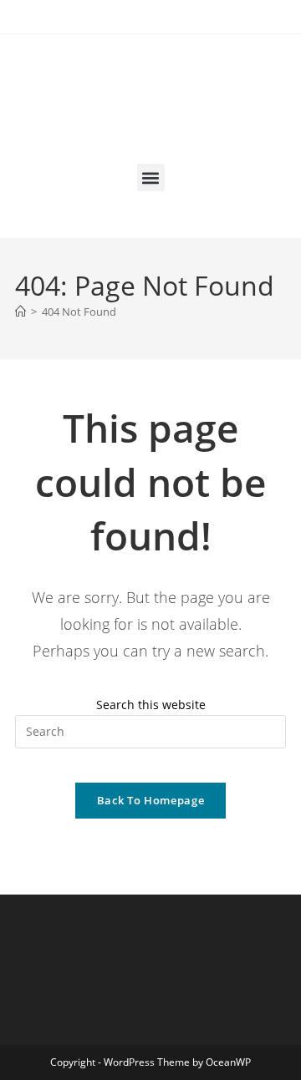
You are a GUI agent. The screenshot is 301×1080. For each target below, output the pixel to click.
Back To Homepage (150, 800)
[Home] (20, 311)
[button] (151, 177)
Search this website (151, 704)
